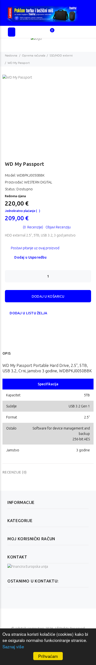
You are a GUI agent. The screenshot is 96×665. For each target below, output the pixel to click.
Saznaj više (13, 646)
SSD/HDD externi (61, 55)
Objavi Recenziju (58, 227)
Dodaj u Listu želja (28, 313)
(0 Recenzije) (33, 227)
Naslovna (11, 55)
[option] (48, 112)
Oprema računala (33, 55)
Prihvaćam (48, 656)
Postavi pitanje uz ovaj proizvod (35, 248)
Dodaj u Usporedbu (30, 257)
